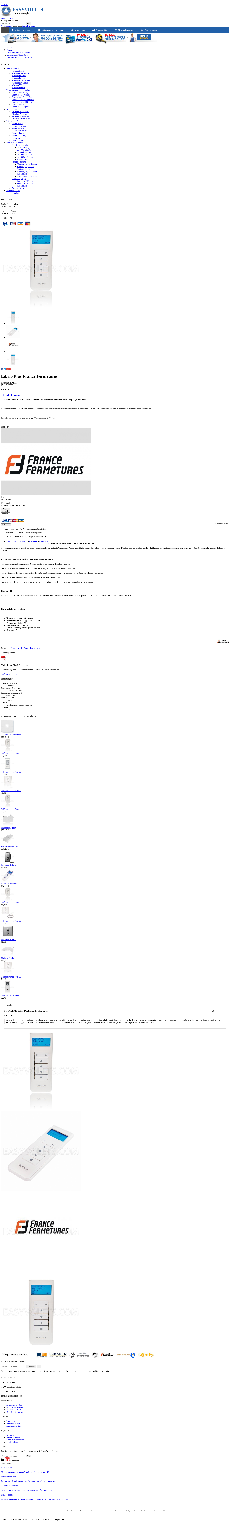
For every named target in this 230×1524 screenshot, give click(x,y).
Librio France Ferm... (10, 884)
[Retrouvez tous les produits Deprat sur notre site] (126, 1357)
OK (28, 23)
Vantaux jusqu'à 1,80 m (27, 164)
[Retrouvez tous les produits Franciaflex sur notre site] (42, 1357)
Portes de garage (19, 178)
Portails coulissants (20, 145)
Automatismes (18, 188)
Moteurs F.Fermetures (21, 80)
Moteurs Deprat (18, 87)
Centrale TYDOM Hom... (12, 735)
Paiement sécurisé (13, 1410)
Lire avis (5, 395)
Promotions (11, 1421)
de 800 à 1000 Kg (24, 155)
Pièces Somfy (17, 123)
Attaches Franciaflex (20, 116)
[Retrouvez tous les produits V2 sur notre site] (72, 1357)
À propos (10, 1435)
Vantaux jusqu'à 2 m (25, 166)
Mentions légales (13, 1437)
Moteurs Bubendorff (20, 73)
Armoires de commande (27, 176)
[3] (115, 391)
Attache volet (12, 109)
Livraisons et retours (14, 1405)
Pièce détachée (12, 121)
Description (11, 541)
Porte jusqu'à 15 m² (25, 183)
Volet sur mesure (13, 190)
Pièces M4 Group (19, 135)
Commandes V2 (18, 104)
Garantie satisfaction (14, 1407)
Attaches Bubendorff (20, 111)
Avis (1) (44, 541)
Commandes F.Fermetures (23, 99)
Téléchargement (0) (9, 674)
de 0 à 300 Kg (23, 147)
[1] (110, 391)
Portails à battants (19, 162)
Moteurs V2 (17, 85)
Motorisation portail (14, 143)
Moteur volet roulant (15, 68)
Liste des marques (13, 1426)
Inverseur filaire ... (8, 865)
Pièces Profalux (18, 128)
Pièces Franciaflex (19, 131)
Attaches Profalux (19, 114)
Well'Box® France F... (10, 846)
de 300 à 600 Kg (24, 150)
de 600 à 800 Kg (24, 152)
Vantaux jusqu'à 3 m (25, 169)
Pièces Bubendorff (19, 126)
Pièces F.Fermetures (20, 133)
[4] (118, 391)
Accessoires (22, 159)
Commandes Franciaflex (22, 97)
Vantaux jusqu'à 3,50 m (27, 171)
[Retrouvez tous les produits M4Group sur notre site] (95, 1357)
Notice (35, 541)
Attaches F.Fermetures (21, 119)
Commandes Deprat (20, 107)
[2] (113, 391)
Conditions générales (15, 1440)
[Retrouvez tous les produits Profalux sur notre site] (59, 1357)
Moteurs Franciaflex (20, 78)
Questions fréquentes (15, 1412)
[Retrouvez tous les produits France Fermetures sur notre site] (107, 1357)
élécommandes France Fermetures (25, 648)
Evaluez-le (15, 395)
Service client (12, 1442)
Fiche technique (23, 541)
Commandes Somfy (20, 92)
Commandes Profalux (21, 95)
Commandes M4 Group (22, 102)
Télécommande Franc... (11, 753)
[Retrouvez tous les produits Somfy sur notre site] (146, 1357)
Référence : (6, 383)
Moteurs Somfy (18, 71)
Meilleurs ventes (13, 1423)
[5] (120, 391)
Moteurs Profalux (19, 75)
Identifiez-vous (28, 26)
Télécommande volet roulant (18, 90)
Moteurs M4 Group (20, 83)
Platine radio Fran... (9, 828)
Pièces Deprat (17, 140)
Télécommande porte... (10, 995)
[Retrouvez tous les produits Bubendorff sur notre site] (83, 1357)
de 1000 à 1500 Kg (25, 157)
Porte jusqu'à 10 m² (25, 181)
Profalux (15, 193)
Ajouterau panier (5, 510)
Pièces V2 (16, 138)
